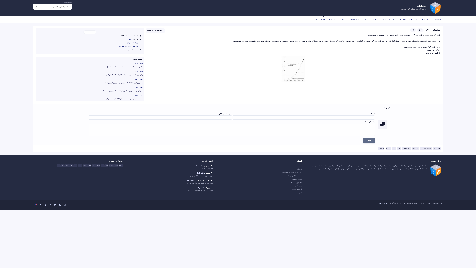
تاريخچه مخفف (297, 189)
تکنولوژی (394, 19)
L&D (106, 166)
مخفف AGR (124, 65)
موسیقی (374, 19)
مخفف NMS (201, 173)
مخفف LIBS (122, 89)
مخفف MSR (123, 73)
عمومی (323, 19)
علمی (367, 19)
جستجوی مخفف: (66, 2)
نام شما (372, 114)
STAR (111, 166)
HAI (67, 166)
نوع (394, 148)
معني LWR (415, 148)
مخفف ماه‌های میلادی (294, 176)
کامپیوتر (426, 19)
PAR (62, 166)
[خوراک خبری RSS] (60, 205)
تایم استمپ (298, 192)
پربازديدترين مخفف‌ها (294, 186)
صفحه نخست (436, 19)
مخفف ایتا (201, 188)
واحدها (333, 19)
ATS (98, 166)
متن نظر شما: (370, 122)
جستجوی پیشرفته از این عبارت (128, 46)
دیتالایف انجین (382, 203)
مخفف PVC (123, 81)
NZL (75, 166)
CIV (71, 166)
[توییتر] (55, 205)
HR (102, 166)
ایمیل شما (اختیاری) (225, 114)
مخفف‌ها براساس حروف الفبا (292, 172)
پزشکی (404, 19)
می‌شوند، (381, 148)
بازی (417, 19)
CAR (116, 166)
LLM (93, 166)
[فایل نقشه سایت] (65, 205)
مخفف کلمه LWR (426, 148)
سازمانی (342, 19)
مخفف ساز (298, 166)
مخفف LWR (437, 148)
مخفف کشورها (297, 179)
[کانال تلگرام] (45, 205)
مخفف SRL (190, 180)
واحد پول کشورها (296, 182)
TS (58, 166)
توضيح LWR (406, 148)
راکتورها (388, 148)
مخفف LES (200, 166)
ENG (84, 166)
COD (79, 166)
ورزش (384, 19)
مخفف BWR (123, 97)
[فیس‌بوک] (40, 205)
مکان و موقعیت (355, 19)
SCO (89, 166)
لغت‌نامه (299, 169)
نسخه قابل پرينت (132, 43)
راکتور (398, 148)
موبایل (411, 19)
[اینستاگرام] (50, 205)
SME (120, 166)
